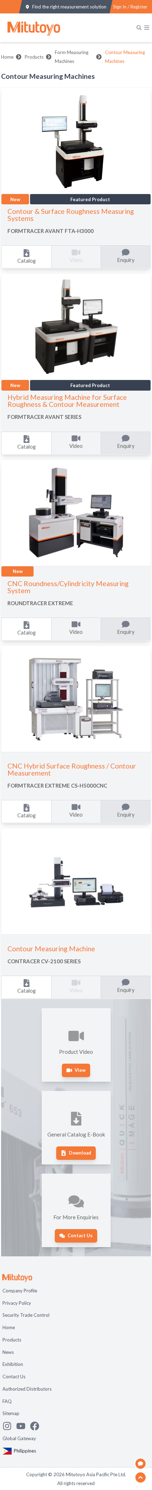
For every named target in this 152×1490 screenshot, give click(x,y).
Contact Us (13, 1376)
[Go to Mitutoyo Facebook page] (37, 1426)
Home (7, 57)
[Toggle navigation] (147, 27)
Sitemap (10, 1413)
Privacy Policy (16, 1303)
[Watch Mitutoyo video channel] (23, 1426)
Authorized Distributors (27, 1389)
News (8, 1352)
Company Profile (19, 1290)
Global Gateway (19, 1438)
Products (34, 57)
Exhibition (12, 1364)
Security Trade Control (25, 1315)
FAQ (7, 1401)
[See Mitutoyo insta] (9, 1426)
